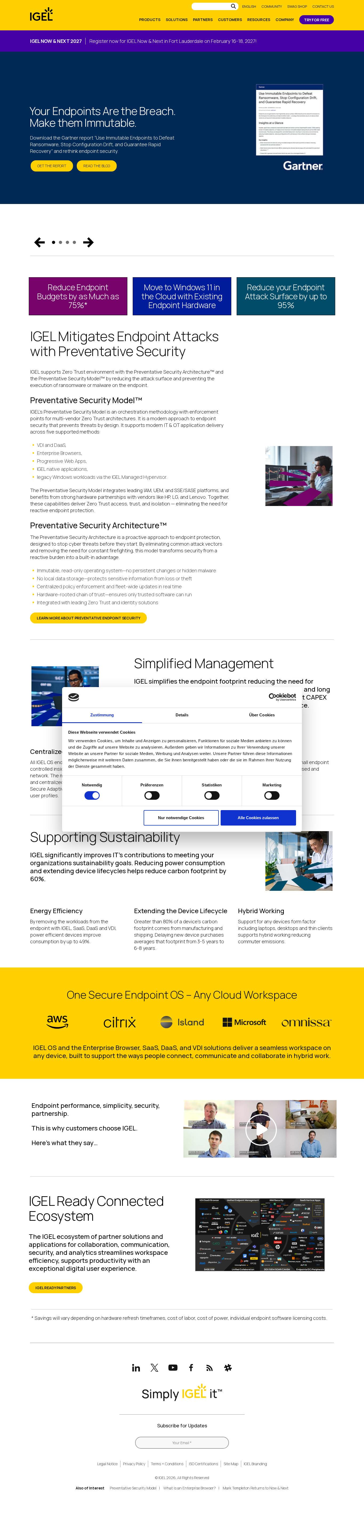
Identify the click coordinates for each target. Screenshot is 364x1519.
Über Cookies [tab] (262, 715)
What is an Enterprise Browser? (189, 1488)
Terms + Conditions (167, 1463)
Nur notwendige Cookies (181, 817)
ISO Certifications (203, 1463)
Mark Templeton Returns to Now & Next (256, 1488)
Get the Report (51, 165)
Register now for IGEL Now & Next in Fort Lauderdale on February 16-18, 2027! (173, 41)
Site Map (231, 1463)
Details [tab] (182, 715)
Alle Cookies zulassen (258, 817)
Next (88, 242)
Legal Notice (107, 1463)
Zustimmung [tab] (102, 715)
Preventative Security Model (133, 1488)
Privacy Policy (134, 1463)
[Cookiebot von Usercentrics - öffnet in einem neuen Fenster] (272, 697)
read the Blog (96, 165)
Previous (39, 242)
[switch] (152, 795)
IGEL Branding (255, 1463)
